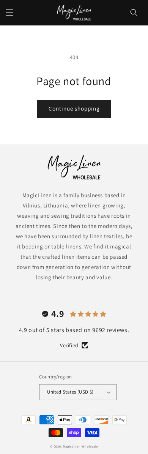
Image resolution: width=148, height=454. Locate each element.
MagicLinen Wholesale (80, 446)
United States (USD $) (70, 392)
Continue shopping (74, 108)
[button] (9, 12)
